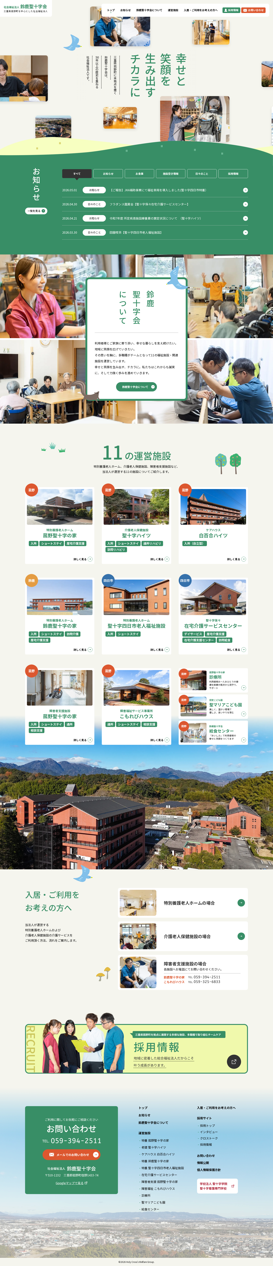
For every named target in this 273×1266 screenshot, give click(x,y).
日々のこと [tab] (201, 173)
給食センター (150, 1209)
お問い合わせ (206, 1155)
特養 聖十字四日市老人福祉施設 (163, 1168)
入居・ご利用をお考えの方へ (201, 10)
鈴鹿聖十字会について (149, 10)
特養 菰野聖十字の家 (155, 1140)
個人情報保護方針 (209, 1169)
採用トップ (207, 1125)
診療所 (146, 1195)
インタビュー (209, 1132)
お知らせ (125, 10)
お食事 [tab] (139, 173)
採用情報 (206, 1144)
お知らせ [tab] (108, 173)
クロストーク (209, 1138)
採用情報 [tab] (233, 173)
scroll (218, 111)
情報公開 (203, 1162)
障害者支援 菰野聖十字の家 (160, 1181)
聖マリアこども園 (153, 1202)
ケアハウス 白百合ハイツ (158, 1154)
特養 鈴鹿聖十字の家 (155, 1161)
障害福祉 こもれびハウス (158, 1188)
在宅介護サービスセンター (159, 1175)
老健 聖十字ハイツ (154, 1147)
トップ (111, 10)
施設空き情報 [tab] (170, 173)
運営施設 (173, 10)
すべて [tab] (77, 173)
